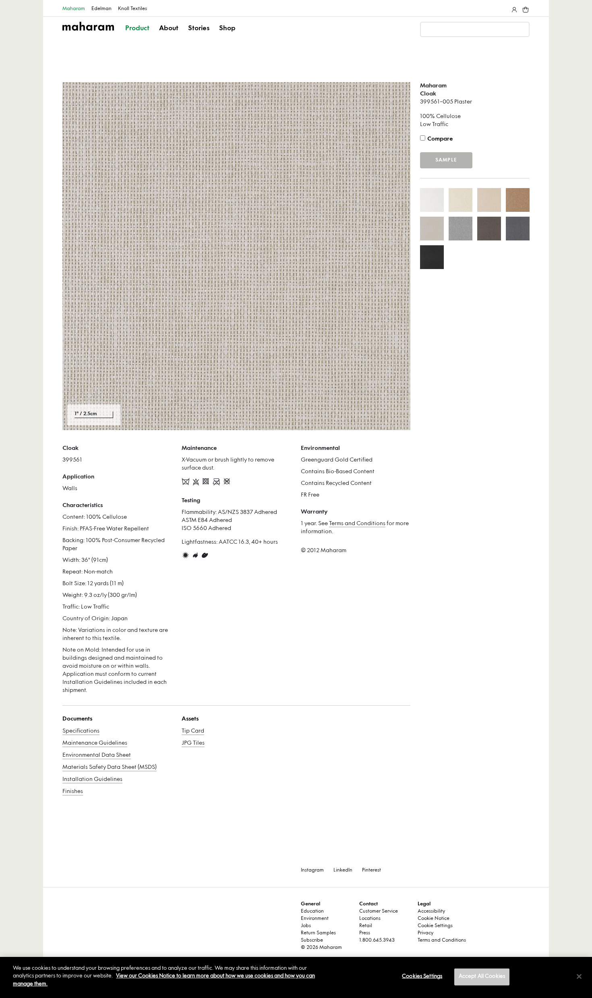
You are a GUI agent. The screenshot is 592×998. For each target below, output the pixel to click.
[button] (137, 35)
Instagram (312, 870)
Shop (227, 28)
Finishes (72, 792)
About (168, 28)
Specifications (80, 731)
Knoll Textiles (132, 9)
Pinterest (371, 870)
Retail (365, 926)
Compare (440, 139)
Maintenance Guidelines (94, 743)
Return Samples (318, 933)
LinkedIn (342, 870)
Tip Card (193, 731)
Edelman (101, 9)
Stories (198, 28)
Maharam (73, 9)
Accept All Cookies (482, 976)
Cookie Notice (433, 918)
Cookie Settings (435, 926)
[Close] (579, 977)
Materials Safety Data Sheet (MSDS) (109, 767)
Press (364, 933)
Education (312, 911)
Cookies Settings (422, 976)
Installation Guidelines (92, 779)
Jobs (306, 926)
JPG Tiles (193, 743)
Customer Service (378, 911)
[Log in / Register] (513, 8)
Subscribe (312, 940)
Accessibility (431, 911)
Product (137, 28)
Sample (446, 160)
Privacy (425, 933)
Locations (370, 918)
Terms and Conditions (357, 524)
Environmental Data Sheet (96, 755)
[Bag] (524, 8)
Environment (315, 918)
